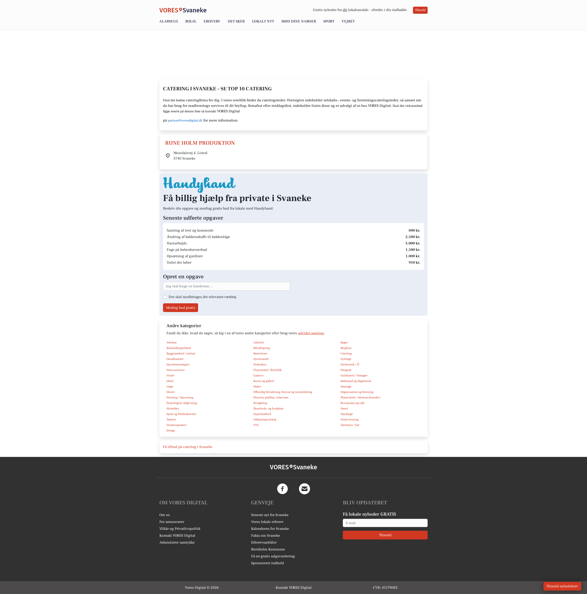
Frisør (170, 375)
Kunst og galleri (263, 381)
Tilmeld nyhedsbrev (562, 586)
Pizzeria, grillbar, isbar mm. (271, 397)
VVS (256, 425)
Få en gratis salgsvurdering (273, 556)
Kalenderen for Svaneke (270, 528)
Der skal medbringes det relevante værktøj (202, 297)
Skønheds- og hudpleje (268, 408)
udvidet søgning (311, 333)
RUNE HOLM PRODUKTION (200, 142)
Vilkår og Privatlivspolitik (179, 528)
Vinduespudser (176, 425)
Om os (164, 515)
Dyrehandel (261, 359)
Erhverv (212, 21)
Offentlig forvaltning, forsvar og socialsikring (282, 392)
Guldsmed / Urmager (354, 375)
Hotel (170, 381)
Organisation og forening (357, 392)
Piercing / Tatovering (179, 397)
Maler (257, 386)
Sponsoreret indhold (267, 563)
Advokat (171, 342)
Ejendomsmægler (178, 364)
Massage (346, 386)
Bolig (190, 21)
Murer (170, 392)
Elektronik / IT (350, 364)
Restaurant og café (353, 403)
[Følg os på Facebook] (282, 488)
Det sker (236, 21)
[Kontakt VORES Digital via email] (304, 488)
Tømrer (171, 419)
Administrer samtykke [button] (177, 542)
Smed (344, 408)
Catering (346, 353)
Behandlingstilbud (178, 348)
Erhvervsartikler (264, 542)
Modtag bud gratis (180, 307)
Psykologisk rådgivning (181, 403)
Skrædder (172, 408)
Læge (169, 386)
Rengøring (260, 403)
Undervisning (350, 419)
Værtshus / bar (350, 425)
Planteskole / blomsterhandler (360, 397)
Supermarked (262, 414)
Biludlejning (261, 348)
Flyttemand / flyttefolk (267, 370)
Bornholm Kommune (268, 549)
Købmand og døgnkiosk (356, 381)
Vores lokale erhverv (267, 521)
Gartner (258, 375)
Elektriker (260, 364)
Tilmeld (420, 10)
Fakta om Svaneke (265, 535)
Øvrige (170, 430)
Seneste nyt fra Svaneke (269, 515)
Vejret (348, 21)
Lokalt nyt (263, 21)
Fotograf (346, 370)
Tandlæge (347, 414)
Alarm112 (168, 21)
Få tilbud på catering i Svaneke (187, 447)
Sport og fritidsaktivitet (181, 414)
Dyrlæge (346, 359)
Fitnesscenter (175, 370)
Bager (344, 342)
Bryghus (346, 348)
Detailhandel (174, 359)
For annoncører (171, 521)
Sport (328, 21)
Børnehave (260, 353)
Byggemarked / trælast (180, 353)
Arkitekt (258, 342)
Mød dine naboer (298, 21)
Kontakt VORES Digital (177, 535)
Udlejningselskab (264, 419)
